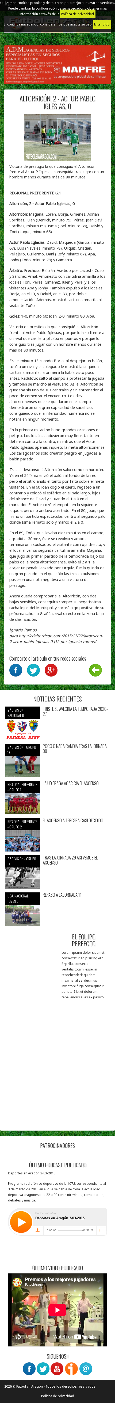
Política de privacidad (57, 1396)
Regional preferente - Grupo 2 (22, 824)
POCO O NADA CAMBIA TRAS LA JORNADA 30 (75, 749)
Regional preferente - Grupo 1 (22, 786)
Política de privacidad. (78, 14)
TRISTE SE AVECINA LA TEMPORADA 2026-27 (75, 711)
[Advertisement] (57, 1068)
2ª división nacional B (15, 712)
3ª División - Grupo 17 (21, 749)
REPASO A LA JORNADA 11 (62, 894)
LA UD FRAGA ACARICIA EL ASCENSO (71, 783)
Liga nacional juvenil (17, 898)
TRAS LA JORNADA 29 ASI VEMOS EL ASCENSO (70, 860)
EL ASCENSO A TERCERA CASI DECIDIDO (73, 820)
